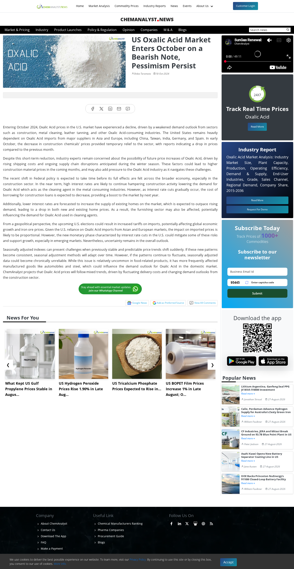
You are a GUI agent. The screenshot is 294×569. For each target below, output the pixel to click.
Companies (149, 30)
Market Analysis (99, 4)
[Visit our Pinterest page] (203, 523)
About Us (202, 4)
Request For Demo (257, 209)
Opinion (129, 30)
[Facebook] (92, 108)
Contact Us (47, 530)
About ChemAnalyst (53, 523)
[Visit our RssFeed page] (211, 523)
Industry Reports (154, 4)
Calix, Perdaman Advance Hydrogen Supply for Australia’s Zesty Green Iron (266, 410)
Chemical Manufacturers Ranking (120, 523)
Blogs (182, 30)
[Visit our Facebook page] (171, 523)
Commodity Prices (127, 4)
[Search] (288, 30)
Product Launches (68, 30)
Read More (257, 126)
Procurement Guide (110, 536)
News (174, 4)
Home (80, 4)
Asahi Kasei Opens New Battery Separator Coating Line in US (261, 455)
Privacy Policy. (138, 559)
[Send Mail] (119, 108)
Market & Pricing (17, 30)
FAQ (43, 542)
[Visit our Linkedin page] (179, 523)
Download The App (53, 536)
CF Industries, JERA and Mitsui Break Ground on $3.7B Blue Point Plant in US (266, 433)
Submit (257, 293)
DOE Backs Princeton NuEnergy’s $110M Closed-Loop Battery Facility (263, 478)
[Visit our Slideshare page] (195, 523)
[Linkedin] (110, 108)
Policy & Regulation (102, 30)
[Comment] (127, 108)
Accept (228, 562)
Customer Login (245, 6)
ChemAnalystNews (147, 19)
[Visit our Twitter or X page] (187, 523)
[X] (101, 108)
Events (187, 4)
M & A (168, 30)
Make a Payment (51, 548)
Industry (42, 30)
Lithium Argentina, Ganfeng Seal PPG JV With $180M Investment (265, 388)
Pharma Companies (110, 530)
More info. (60, 564)
